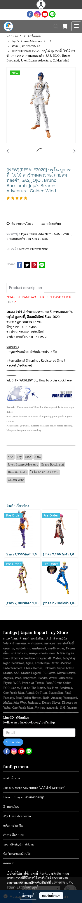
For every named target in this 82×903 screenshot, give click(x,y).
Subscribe (13, 742)
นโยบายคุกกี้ (30, 887)
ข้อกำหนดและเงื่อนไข (17, 853)
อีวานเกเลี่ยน (11, 806)
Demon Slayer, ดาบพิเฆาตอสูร (23, 797)
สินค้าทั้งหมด (11, 778)
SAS (57, 234)
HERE (11, 302)
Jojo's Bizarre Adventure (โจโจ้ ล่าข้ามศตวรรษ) (34, 787)
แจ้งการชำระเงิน (13, 825)
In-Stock (34, 238)
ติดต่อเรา (8, 863)
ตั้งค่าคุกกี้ (28, 896)
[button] (54, 26)
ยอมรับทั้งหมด (51, 896)
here (68, 380)
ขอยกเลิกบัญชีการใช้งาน (18, 844)
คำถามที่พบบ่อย (13, 835)
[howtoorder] (41, 393)
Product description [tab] (25, 287)
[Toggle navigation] (76, 26)
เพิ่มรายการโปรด (21, 224)
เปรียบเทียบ (53, 224)
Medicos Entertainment (33, 249)
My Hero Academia (17, 816)
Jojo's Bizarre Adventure (36, 234)
